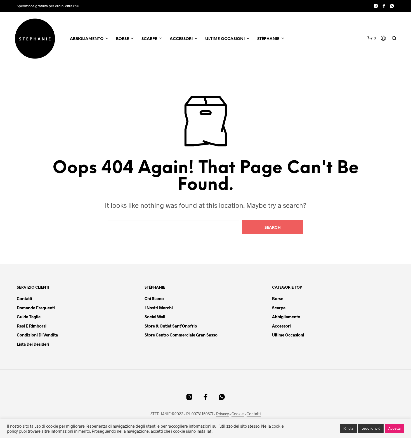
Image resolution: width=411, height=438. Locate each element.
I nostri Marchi (159, 307)
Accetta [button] (394, 428)
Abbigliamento (86, 39)
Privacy (222, 414)
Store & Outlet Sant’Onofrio (171, 325)
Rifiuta (348, 428)
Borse (122, 39)
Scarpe (149, 39)
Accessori (181, 39)
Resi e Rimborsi (31, 325)
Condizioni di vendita (37, 334)
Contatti (24, 298)
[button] (371, 38)
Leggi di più (371, 428)
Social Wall (155, 316)
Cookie (238, 414)
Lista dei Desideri (33, 344)
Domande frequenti (36, 307)
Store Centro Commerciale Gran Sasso (181, 334)
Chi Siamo (154, 298)
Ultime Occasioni (225, 39)
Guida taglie (29, 316)
